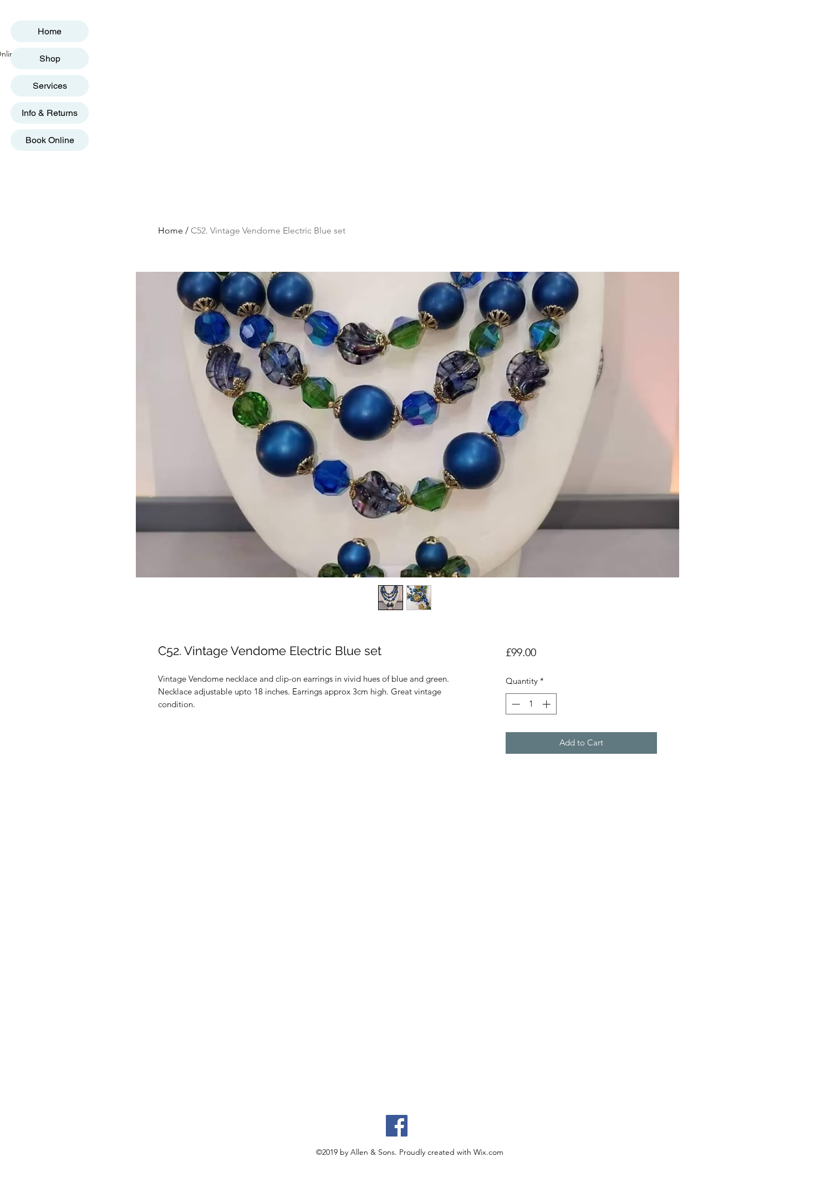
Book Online (50, 140)
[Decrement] (514, 704)
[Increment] (547, 704)
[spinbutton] (531, 704)
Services (50, 85)
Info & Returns (50, 113)
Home (50, 31)
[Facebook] (396, 1126)
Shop (49, 58)
